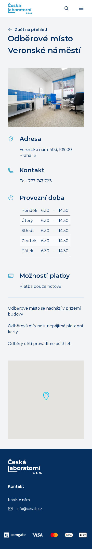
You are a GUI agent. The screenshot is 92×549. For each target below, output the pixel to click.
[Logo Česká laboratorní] (20, 8)
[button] (46, 396)
